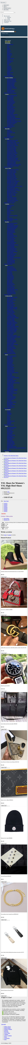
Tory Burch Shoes (11, 398)
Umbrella (9, 422)
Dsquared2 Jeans (11, 267)
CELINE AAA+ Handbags (13, 181)
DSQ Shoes (9, 405)
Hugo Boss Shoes (11, 404)
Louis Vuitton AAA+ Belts (13, 142)
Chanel (8, 48)
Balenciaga (9, 54)
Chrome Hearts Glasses (12, 114)
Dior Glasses (10, 104)
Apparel (9, 130)
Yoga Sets (9, 89)
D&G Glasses (10, 113)
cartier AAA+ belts (11, 163)
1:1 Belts (7, 138)
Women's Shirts (10, 85)
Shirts (8, 214)
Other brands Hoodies (12, 236)
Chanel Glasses (10, 100)
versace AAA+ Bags (11, 198)
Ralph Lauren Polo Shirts (13, 326)
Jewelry (9, 410)
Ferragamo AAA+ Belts (12, 145)
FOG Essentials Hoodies (12, 244)
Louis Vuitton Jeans (11, 269)
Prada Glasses (10, 99)
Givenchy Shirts (10, 442)
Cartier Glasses (10, 96)
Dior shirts (9, 430)
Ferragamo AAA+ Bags (12, 200)
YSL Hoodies (10, 258)
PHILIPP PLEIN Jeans (12, 289)
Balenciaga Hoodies (11, 228)
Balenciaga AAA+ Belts (12, 158)
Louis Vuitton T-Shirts (12, 297)
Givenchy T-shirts (11, 315)
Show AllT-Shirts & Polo (10, 353)
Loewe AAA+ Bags (11, 176)
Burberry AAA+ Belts (12, 155)
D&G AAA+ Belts (11, 156)
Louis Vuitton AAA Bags (13, 169)
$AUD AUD (6, 5)
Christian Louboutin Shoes (13, 377)
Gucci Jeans (9, 273)
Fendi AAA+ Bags (11, 179)
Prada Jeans (9, 280)
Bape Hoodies (10, 252)
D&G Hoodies (10, 256)
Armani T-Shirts (10, 339)
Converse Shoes (10, 407)
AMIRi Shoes (10, 387)
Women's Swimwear (11, 81)
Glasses (7, 94)
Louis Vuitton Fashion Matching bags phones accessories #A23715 (12, 952)
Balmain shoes (10, 384)
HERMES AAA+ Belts (12, 140)
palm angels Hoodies (12, 253)
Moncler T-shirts (11, 302)
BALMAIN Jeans (11, 287)
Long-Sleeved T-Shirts (12, 219)
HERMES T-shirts (11, 324)
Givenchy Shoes (11, 381)
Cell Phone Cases (11, 132)
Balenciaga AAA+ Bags (12, 188)
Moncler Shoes (10, 391)
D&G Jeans (9, 281)
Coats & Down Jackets (12, 215)
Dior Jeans (9, 271)
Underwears (10, 218)
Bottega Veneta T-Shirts (12, 344)
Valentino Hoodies (11, 250)
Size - (5, 501)
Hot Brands (7, 43)
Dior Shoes (9, 358)
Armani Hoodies (11, 261)
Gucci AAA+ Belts (11, 141)
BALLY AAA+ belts (12, 144)
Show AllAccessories (9, 424)
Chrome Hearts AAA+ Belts (13, 160)
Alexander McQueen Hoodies (14, 257)
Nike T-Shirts (10, 349)
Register (9, 17)
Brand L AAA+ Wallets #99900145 (7, 799)
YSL (8, 64)
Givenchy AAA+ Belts (12, 159)
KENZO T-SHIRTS (11, 341)
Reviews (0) (6, 519)
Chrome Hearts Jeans (12, 270)
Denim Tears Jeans (11, 292)
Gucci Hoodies (10, 224)
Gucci (8, 45)
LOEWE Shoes (10, 386)
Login (8, 18)
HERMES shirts (10, 437)
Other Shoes (10, 366)
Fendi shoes (9, 363)
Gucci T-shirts (10, 298)
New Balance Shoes (11, 401)
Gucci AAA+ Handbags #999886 (6, 609)
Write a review (9, 516)
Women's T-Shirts (11, 86)
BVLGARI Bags (11, 187)
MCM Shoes (10, 403)
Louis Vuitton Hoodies (12, 223)
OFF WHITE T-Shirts (12, 308)
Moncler (9, 56)
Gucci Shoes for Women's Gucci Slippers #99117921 (10, 761)
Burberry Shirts (10, 428)
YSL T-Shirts (10, 334)
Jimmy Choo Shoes (11, 396)
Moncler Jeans (10, 283)
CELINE (9, 70)
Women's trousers (11, 90)
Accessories (9, 131)
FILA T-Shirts (10, 350)
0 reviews (3, 516)
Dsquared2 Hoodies (11, 242)
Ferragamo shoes (11, 376)
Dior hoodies (10, 233)
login (5, 535)
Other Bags (9, 196)
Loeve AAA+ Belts (11, 150)
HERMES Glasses (11, 117)
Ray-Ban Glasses (11, 110)
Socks (8, 418)
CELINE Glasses (11, 109)
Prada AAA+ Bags (11, 177)
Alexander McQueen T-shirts (13, 336)
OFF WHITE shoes (11, 380)
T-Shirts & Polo (10, 205)
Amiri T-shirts (10, 303)
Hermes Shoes (10, 359)
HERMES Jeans (11, 290)
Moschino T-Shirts (11, 338)
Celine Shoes (10, 395)
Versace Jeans (10, 285)
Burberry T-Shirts (11, 304)
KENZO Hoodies (11, 260)
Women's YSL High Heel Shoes (11, 455)
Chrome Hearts (10, 58)
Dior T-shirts (10, 301)
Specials (6, 1030)
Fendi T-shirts (10, 310)
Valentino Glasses (11, 119)
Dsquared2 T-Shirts (11, 340)
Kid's (5, 1039)
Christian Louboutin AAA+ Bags (14, 186)
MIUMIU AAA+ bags (12, 192)
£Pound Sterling (7, 8)
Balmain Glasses (11, 126)
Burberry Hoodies (11, 232)
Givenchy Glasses (11, 123)
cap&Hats (9, 413)
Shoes (8, 133)
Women (9, 135)
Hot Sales (7, 128)
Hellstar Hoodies (11, 243)
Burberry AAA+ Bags (12, 178)
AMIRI (8, 57)
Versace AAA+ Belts (12, 147)
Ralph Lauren (10, 72)
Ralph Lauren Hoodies (12, 251)
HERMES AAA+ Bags (12, 182)
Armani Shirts (10, 445)
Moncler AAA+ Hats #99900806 (6, 838)
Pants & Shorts (10, 210)
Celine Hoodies (10, 239)
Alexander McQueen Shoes (13, 382)
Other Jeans (9, 274)
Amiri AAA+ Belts (11, 161)
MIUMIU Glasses (11, 107)
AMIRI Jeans (10, 266)
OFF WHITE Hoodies (12, 227)
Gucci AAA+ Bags (11, 170)
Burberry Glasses (11, 116)
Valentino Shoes (10, 367)
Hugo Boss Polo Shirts (12, 322)
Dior (8, 47)
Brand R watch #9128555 (5, 685)
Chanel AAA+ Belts (11, 151)
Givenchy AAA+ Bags (12, 183)
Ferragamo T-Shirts (11, 348)
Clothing (7, 204)
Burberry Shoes (10, 371)
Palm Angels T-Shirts (12, 335)
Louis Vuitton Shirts (11, 427)
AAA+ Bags (8, 168)
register (9, 535)
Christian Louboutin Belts (13, 165)
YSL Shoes (9, 375)
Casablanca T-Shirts (11, 316)
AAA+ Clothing (8, 1035)
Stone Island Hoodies (12, 248)
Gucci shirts (9, 432)
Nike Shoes (9, 373)
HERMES (9, 53)
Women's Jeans (10, 91)
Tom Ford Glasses (11, 101)
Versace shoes (10, 368)
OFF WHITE (10, 61)
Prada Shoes (10, 362)
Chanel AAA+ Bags (11, 172)
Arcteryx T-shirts (11, 352)
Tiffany (8, 73)
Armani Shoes (10, 399)
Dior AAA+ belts (11, 146)
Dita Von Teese (10, 112)
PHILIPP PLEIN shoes (12, 389)
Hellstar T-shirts (10, 311)
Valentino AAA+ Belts (12, 153)
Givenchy (9, 66)
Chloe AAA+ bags (11, 201)
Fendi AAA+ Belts (11, 149)
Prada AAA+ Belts (11, 154)
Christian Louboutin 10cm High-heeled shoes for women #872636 (12, 571)
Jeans (8, 209)
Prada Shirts (9, 436)
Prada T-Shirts (10, 306)
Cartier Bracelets (11, 421)
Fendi (8, 52)
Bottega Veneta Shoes (12, 393)
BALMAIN (9, 75)
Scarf (8, 416)
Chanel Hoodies (10, 246)
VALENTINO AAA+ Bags (13, 190)
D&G (8, 63)
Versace (9, 59)
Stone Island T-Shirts (12, 330)
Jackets (8, 211)
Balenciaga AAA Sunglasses (13, 118)
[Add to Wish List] (7, 577)
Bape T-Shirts (10, 345)
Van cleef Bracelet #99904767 (6, 876)
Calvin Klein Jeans (11, 293)
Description (6, 518)
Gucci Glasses (10, 98)
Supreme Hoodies (11, 255)
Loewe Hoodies (10, 241)
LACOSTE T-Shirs (11, 327)
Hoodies (9, 207)
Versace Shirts (10, 431)
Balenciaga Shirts (11, 444)
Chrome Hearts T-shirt (12, 307)
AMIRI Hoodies (11, 230)
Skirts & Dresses (11, 84)
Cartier (8, 71)
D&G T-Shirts (10, 313)
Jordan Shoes (10, 378)
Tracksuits (9, 206)
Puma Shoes (10, 394)
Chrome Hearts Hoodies (12, 225)
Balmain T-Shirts (11, 318)
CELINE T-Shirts (11, 325)
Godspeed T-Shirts (11, 321)
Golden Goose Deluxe (12, 390)
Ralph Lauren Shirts (11, 446)
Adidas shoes (10, 385)
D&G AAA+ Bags (11, 195)
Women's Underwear (12, 87)
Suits (8, 216)
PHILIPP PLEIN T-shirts (12, 317)
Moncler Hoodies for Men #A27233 (7, 990)
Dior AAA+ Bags (11, 173)
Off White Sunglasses (12, 122)
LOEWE (9, 62)
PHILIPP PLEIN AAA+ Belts (14, 164)
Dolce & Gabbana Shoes (12, 372)
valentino (9, 67)
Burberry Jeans (10, 276)
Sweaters (9, 213)
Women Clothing (9, 77)
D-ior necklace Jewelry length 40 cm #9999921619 (9, 914)
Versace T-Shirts (10, 320)
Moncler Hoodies (11, 229)
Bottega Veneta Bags (12, 197)
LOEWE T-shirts (11, 312)
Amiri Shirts (10, 440)
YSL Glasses (10, 105)
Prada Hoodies (10, 234)
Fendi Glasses (10, 108)
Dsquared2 (9, 68)
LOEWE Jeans (10, 278)
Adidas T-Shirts (10, 343)
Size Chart (6, 501)
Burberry (9, 50)
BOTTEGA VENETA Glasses (14, 121)
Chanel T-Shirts (10, 333)
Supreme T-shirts (11, 347)
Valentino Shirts (10, 441)
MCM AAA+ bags (11, 191)
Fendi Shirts (9, 438)
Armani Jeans (10, 275)
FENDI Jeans (10, 279)
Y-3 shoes (9, 400)
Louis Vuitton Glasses (12, 95)
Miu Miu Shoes (10, 364)
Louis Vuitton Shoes (11, 356)
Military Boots (7, 1026)
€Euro (5, 6)
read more (3, 1024)
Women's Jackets (11, 82)
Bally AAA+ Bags (11, 193)
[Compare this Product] (9, 577)
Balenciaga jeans (11, 284)
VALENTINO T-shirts (12, 329)
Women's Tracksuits (11, 79)
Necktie (9, 419)
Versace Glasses (10, 103)
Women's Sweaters (11, 80)
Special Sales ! (7, 1028)
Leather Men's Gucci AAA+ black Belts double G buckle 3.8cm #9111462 (13, 647)
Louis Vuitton (10, 44)
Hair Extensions (10, 136)
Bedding (9, 423)
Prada (8, 49)
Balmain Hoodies (11, 262)
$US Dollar (6, 9)
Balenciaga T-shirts (11, 299)
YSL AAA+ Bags (11, 174)
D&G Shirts (9, 433)
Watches (9, 417)
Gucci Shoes (10, 357)
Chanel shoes (10, 361)
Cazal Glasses (10, 124)
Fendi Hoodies (10, 237)
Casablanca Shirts (11, 435)
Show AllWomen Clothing (10, 93)
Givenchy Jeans (10, 288)
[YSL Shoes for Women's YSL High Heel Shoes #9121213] (15, 459)
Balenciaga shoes (11, 370)
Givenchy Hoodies (11, 238)
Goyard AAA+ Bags (12, 184)
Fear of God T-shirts (11, 331)
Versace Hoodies (11, 247)
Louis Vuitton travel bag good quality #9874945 (9, 723)
